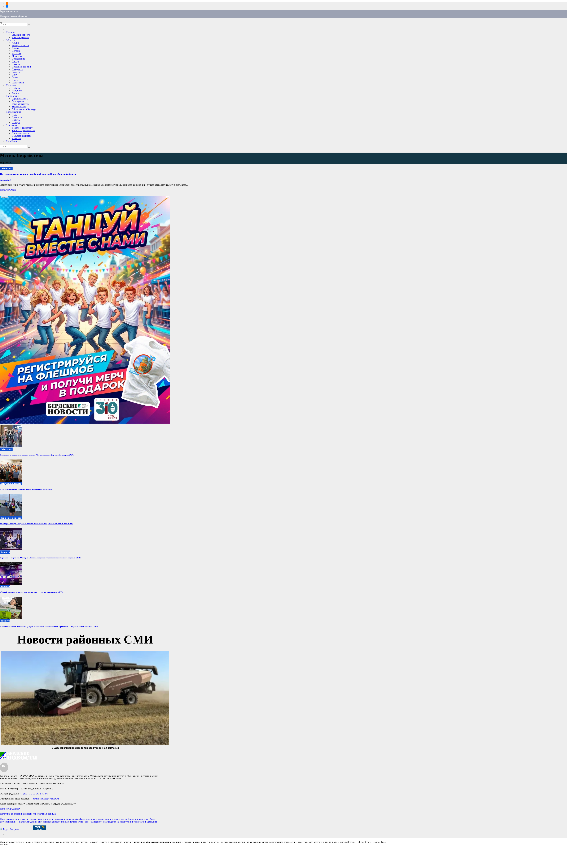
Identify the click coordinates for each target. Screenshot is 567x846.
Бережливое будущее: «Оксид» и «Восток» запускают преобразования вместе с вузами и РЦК (40, 558)
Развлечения (18, 82)
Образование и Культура (24, 109)
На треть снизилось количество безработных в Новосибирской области (38, 174)
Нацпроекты (12, 96)
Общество (11, 40)
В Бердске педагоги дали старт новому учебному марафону (26, 489)
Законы (15, 93)
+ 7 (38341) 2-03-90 (28, 793)
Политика (11, 85)
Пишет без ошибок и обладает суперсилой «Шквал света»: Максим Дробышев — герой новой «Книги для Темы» (49, 626)
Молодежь (17, 56)
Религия (16, 72)
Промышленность (21, 133)
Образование (18, 58)
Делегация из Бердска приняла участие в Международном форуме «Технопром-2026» (37, 455)
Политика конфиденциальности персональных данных (28, 813)
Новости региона (20, 37)
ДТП (14, 114)
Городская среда (20, 98)
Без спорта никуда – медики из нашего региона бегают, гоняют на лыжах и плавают (36, 523)
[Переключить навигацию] (1, 22)
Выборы (16, 88)
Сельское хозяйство (21, 136)
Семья (15, 77)
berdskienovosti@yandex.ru (46, 798)
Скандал (16, 122)
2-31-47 (43, 793)
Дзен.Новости (13, 141)
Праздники (17, 69)
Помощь (16, 64)
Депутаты (17, 90)
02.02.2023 (5, 180)
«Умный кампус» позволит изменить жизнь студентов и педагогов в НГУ (31, 592)
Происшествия (13, 112)
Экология (16, 138)
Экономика (11, 125)
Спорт (15, 80)
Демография (18, 101)
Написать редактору (10, 808)
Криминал (17, 117)
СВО (14, 74)
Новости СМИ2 (8, 190)
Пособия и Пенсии (21, 66)
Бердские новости (9, 11)
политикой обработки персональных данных (157, 842)
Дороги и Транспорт (22, 128)
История (16, 50)
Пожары (16, 120)
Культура (16, 53)
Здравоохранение (20, 104)
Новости (10, 32)
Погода (15, 61)
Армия (15, 43)
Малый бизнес (19, 106)
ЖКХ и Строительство (23, 130)
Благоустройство (20, 45)
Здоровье (16, 48)
